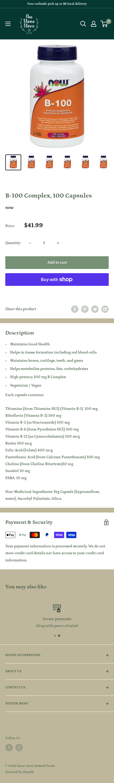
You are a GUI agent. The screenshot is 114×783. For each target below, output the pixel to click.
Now (9, 208)
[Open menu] (8, 24)
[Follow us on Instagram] (19, 747)
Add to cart (57, 262)
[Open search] (83, 24)
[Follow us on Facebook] (9, 747)
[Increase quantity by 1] (58, 243)
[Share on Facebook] (74, 309)
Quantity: (13, 243)
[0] (104, 24)
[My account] (93, 24)
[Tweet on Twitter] (95, 309)
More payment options (57, 291)
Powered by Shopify (19, 772)
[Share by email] (105, 309)
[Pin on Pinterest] (85, 309)
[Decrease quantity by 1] (30, 243)
